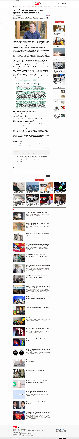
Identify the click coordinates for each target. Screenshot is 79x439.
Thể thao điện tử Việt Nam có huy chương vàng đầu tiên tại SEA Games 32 (38, 413)
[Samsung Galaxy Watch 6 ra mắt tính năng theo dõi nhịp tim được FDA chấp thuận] (19, 352)
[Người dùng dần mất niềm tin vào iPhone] (19, 321)
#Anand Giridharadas (44, 156)
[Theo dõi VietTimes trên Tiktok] (63, 432)
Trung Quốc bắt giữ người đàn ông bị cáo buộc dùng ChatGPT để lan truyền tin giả (36, 276)
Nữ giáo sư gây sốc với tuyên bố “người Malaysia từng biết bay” (18, 192)
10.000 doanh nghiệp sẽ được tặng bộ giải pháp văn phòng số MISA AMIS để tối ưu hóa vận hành (38, 297)
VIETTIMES (39, 3)
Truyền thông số (63, 6)
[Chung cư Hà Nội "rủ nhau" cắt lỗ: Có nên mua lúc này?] (32, 186)
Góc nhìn (20, 6)
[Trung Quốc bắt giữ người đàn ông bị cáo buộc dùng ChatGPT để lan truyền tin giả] (19, 279)
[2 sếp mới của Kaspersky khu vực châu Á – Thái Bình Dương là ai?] (19, 405)
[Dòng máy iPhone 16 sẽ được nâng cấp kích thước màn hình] (19, 331)
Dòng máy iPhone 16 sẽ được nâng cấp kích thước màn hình (37, 328)
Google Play (64, 438)
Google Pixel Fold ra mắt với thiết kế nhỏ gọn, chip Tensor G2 (56, 102)
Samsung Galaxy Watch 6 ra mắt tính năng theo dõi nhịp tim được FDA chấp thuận (38, 349)
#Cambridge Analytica (20, 156)
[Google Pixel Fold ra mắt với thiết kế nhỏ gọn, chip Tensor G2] (63, 102)
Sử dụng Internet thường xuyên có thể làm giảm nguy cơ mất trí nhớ (37, 360)
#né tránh (35, 159)
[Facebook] (1, 22)
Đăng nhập (64, 3)
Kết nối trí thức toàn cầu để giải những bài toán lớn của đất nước (45, 192)
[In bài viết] (44, 15)
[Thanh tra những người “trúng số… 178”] (59, 41)
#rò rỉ (36, 156)
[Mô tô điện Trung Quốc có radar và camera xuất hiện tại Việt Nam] (59, 65)
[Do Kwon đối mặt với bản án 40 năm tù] (19, 373)
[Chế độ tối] (60, 3)
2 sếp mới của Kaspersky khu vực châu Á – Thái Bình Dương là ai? (37, 402)
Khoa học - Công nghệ (32, 6)
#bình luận (27, 159)
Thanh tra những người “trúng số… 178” (57, 46)
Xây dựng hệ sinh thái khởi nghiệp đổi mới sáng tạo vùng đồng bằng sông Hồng (38, 286)
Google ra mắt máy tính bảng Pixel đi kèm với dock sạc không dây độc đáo (56, 96)
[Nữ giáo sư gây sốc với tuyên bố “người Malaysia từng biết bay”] (19, 186)
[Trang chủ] (13, 7)
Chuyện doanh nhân (55, 6)
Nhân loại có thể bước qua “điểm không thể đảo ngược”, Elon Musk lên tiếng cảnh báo (19, 204)
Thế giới (49, 6)
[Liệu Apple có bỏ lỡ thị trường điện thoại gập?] (63, 91)
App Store (60, 438)
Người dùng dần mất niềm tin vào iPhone (35, 317)
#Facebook (32, 156)
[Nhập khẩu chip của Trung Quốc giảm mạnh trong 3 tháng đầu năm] (19, 268)
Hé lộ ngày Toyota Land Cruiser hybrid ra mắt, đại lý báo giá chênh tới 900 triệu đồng (32, 204)
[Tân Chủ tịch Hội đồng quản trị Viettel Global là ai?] (19, 310)
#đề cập (39, 159)
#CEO (39, 156)
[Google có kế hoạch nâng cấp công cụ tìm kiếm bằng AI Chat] (19, 394)
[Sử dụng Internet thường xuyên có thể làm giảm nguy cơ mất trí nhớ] (19, 363)
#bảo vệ (43, 159)
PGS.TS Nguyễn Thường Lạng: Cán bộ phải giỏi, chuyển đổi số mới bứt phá (46, 204)
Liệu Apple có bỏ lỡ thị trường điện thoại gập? (56, 90)
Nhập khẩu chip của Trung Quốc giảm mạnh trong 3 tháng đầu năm (38, 265)
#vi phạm (32, 159)
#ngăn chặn (19, 159)
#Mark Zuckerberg (27, 156)
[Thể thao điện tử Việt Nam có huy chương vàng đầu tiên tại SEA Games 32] (19, 415)
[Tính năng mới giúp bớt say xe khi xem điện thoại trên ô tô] (60, 186)
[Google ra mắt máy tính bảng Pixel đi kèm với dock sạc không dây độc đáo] (63, 96)
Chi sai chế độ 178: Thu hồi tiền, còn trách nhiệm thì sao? (57, 34)
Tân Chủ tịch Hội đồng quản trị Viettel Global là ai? (37, 307)
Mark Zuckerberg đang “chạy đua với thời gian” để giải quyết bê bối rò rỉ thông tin (27, 153)
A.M (14, 15)
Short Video (45, 6)
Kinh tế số (25, 6)
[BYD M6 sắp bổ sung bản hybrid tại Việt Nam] (59, 78)
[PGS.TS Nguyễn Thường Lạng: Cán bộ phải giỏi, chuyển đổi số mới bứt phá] (46, 198)
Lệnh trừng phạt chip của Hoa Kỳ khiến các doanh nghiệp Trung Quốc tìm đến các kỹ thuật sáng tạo (56, 109)
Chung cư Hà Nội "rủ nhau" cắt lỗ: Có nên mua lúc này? (32, 192)
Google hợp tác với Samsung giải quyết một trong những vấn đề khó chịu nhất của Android (37, 381)
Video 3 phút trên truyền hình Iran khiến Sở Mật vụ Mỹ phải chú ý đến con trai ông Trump (59, 204)
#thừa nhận (23, 159)
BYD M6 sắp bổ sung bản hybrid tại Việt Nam (57, 83)
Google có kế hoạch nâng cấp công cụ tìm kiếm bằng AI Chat (37, 392)
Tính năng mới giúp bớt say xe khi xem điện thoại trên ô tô (59, 192)
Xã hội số (16, 6)
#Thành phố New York (20, 161)
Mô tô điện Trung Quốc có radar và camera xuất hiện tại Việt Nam (57, 71)
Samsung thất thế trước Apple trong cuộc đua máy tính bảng (38, 339)
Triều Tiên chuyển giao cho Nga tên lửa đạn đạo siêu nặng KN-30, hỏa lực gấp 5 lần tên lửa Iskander (57, 59)
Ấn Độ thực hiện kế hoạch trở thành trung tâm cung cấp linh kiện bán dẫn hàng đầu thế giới (56, 116)
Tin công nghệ (16, 210)
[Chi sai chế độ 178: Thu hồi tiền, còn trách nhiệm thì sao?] (59, 28)
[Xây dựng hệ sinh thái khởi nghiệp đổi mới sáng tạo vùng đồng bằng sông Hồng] (19, 289)
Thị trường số (39, 6)
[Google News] (48, 15)
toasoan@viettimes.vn (61, 429)
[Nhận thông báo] (58, 3)
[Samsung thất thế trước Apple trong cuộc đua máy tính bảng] (19, 342)
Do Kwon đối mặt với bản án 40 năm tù (35, 370)
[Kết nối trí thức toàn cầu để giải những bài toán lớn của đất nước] (46, 186)
